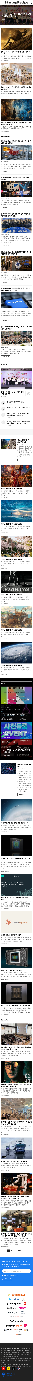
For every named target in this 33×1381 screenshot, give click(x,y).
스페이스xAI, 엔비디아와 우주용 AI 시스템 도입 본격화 (16, 859)
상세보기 (15, 1275)
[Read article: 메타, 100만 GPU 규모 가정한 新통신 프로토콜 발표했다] (16, 885)
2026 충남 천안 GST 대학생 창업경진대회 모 (16, 715)
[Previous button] (2, 722)
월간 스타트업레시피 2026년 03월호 (11, 595)
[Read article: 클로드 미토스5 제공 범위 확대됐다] (16, 922)
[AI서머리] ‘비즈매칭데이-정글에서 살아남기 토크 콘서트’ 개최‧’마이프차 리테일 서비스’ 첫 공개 (16, 1235)
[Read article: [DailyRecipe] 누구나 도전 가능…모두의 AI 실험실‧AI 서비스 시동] (16, 74)
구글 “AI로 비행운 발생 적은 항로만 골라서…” (14, 823)
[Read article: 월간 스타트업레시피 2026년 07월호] (8, 444)
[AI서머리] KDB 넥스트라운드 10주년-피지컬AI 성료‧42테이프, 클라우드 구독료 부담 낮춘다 (19, 422)
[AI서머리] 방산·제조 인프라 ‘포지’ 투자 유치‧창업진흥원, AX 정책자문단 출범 (16, 1123)
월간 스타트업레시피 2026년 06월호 (11, 489)
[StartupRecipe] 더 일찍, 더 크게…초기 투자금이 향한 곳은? (16, 327)
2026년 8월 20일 (5, 60)
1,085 (19, 1251)
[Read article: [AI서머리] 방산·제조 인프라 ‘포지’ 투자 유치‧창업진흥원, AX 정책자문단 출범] (16, 1109)
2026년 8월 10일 (5, 347)
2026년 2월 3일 (5, 674)
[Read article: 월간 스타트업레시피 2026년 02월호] (16, 617)
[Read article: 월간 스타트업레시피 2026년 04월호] (16, 547)
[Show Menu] (2, 2)
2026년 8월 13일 (5, 234)
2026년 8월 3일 (21, 444)
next (27, 22)
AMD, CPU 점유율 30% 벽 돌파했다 (11, 970)
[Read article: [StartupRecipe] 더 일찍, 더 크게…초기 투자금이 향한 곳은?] (16, 338)
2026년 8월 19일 (5, 96)
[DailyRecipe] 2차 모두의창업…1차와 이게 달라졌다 (15, 178)
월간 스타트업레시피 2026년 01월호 (11, 665)
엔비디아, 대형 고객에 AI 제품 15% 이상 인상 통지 (15, 1006)
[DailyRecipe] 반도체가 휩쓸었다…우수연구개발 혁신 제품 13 (16, 142)
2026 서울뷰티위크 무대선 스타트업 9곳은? (12, 393)
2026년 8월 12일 (5, 272)
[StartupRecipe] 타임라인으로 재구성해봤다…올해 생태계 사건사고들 (16, 123)
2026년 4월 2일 (5, 603)
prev (21, 22)
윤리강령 (8, 1350)
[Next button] (30, 722)
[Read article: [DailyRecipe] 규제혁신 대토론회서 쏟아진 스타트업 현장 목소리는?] (16, 225)
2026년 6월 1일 (5, 532)
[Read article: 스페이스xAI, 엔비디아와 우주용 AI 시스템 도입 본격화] (16, 845)
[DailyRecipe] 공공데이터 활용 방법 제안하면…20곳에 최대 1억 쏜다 (15, 289)
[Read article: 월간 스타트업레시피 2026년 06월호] (16, 476)
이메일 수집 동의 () (10, 1275)
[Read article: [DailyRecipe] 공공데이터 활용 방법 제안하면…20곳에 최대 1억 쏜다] (16, 300)
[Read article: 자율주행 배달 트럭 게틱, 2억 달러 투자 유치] (16, 1148)
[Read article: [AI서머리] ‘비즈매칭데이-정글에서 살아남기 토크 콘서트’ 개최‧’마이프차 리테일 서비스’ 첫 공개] (16, 1221)
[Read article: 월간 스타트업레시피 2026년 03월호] (16, 582)
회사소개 (3, 1348)
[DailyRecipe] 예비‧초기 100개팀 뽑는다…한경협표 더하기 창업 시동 (16, 253)
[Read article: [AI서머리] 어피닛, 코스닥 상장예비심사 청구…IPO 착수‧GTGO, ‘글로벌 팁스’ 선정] (16, 1184)
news (4, 1043)
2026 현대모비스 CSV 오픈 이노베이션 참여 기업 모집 (16, 751)
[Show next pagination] (24, 1251)
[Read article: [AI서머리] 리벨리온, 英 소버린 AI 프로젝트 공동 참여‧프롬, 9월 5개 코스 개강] (16, 1072)
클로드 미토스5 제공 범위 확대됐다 (11, 935)
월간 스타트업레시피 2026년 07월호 (23, 441)
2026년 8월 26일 (21, 768)
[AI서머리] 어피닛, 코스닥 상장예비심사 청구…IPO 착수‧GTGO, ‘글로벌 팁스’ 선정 (18, 414)
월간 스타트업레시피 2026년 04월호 (11, 559)
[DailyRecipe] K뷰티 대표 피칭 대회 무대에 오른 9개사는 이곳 (16, 15)
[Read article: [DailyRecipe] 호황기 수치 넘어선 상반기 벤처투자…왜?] (16, 39)
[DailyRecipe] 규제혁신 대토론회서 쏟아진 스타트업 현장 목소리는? (16, 215)
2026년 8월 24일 (6, 702)
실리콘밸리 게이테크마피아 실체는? (15, 402)
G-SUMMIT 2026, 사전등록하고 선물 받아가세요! (16, 733)
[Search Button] (31, 2)
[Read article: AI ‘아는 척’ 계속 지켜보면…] (8, 768)
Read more (6, 171)
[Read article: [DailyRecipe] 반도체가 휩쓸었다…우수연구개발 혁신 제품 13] (16, 152)
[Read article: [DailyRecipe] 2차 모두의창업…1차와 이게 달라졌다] (16, 189)
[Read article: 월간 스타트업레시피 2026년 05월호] (16, 511)
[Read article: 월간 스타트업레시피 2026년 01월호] (16, 652)
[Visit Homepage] (16, 2)
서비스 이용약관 (21, 1348)
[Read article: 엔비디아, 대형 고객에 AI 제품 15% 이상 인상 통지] (16, 993)
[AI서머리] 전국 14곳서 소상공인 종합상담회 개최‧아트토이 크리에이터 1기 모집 (16, 1048)
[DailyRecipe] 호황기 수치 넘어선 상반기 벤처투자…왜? (15, 53)
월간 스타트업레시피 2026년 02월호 (11, 630)
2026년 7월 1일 (5, 497)
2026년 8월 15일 (5, 161)
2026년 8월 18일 (5, 131)
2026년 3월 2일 (5, 639)
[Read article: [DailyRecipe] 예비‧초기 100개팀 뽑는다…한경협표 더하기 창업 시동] (16, 263)
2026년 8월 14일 (5, 198)
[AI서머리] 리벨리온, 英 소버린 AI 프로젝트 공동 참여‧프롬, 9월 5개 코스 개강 (16, 1085)
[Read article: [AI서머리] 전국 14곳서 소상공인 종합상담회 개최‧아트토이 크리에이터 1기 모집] (16, 1034)
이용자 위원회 (25, 1350)
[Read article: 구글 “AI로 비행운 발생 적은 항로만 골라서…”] (16, 810)
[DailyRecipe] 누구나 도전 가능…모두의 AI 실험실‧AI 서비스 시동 (16, 88)
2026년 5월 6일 (5, 568)
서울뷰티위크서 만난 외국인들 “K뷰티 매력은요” (19, 408)
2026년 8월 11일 (5, 309)
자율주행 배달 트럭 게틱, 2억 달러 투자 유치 (14, 1161)
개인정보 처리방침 (11, 1348)
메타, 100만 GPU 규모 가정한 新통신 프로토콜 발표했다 (16, 898)
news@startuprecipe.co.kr (21, 1364)
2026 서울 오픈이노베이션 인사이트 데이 (16, 699)
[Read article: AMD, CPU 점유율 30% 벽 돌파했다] (16, 957)
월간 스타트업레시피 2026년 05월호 (11, 524)
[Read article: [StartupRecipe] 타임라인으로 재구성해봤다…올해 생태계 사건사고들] (16, 110)
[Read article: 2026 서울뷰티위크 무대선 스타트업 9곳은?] (16, 379)
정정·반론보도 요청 (16, 1350)
